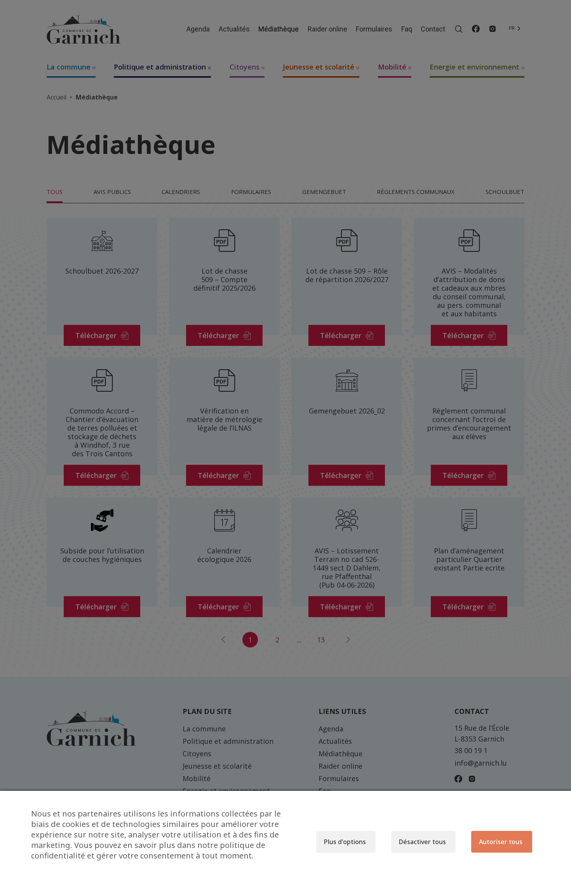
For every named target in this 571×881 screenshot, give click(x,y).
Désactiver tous (422, 841)
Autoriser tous (500, 841)
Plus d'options (345, 841)
